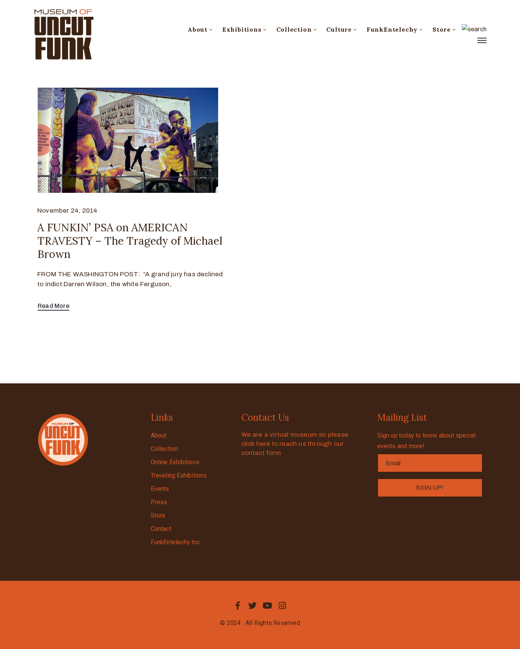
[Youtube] (267, 605)
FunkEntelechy (392, 29)
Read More (53, 306)
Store (441, 29)
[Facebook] (237, 605)
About (197, 29)
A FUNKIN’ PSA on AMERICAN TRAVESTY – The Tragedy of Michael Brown (129, 241)
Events (160, 488)
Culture (339, 29)
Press (159, 502)
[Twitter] (252, 605)
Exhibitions (242, 29)
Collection (294, 29)
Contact (161, 528)
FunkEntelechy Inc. (176, 542)
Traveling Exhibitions (179, 475)
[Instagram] (282, 605)
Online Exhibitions (175, 462)
